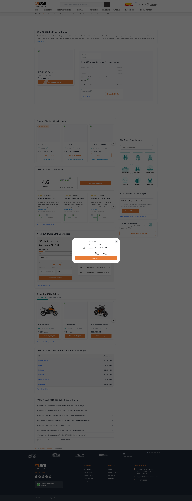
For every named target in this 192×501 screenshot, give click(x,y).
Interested (96, 258)
